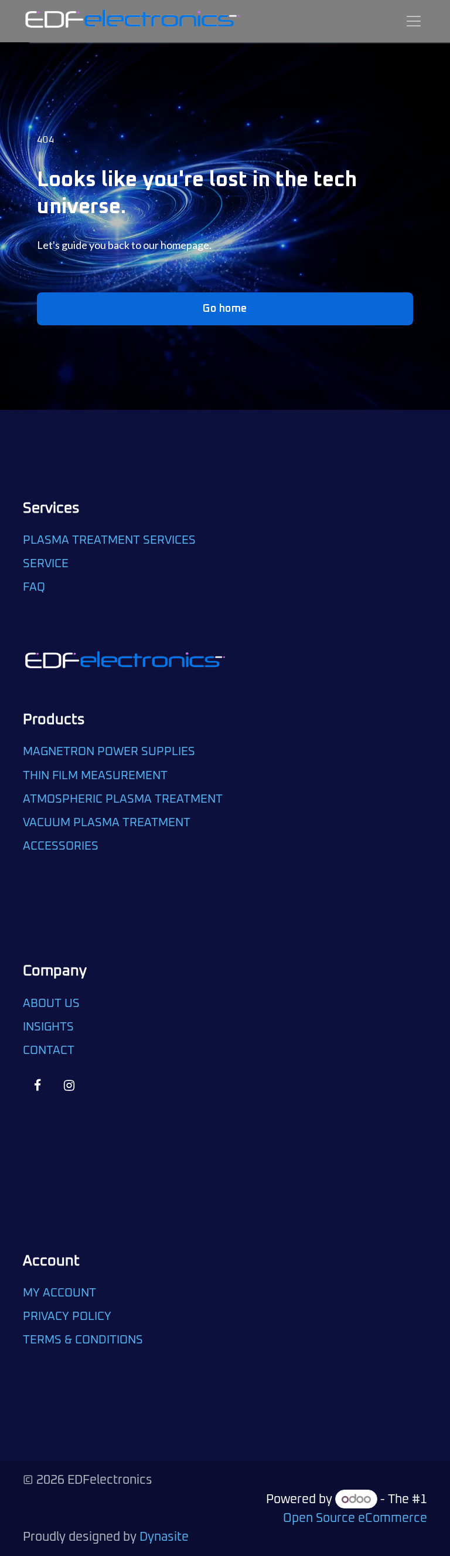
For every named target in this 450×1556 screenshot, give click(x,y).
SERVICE (46, 564)
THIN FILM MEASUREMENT (95, 776)
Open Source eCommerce (355, 1518)
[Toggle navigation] (413, 21)
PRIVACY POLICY (67, 1316)
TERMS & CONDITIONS (83, 1340)
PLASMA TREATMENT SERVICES (109, 540)
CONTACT (48, 1050)
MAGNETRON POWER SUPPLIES (109, 751)
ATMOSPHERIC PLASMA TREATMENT (123, 799)
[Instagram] (68, 1086)
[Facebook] (37, 1086)
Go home (225, 309)
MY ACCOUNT (59, 1293)
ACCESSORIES (60, 846)
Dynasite (164, 1537)
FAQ (35, 587)
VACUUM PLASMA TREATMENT (106, 822)
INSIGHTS (48, 1027)
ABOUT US (51, 1003)
